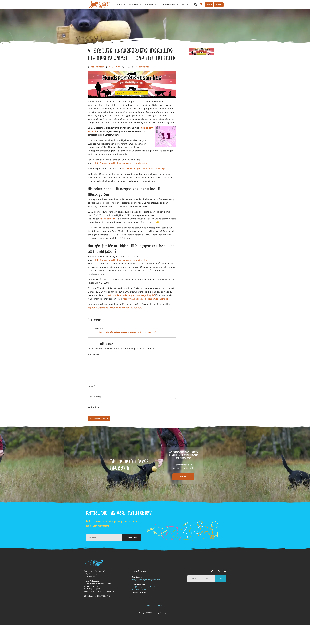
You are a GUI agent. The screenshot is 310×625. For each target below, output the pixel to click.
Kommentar (94, 354)
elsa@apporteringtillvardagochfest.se (146, 580)
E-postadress (95, 397)
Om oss (160, 605)
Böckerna (119, 5)
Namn (91, 386)
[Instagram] (218, 571)
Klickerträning (134, 5)
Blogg (183, 5)
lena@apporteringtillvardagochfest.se (146, 587)
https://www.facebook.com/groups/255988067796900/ (115, 307)
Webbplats (93, 407)
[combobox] (201, 578)
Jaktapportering (150, 5)
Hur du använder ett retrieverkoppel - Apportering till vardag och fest (125, 332)
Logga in (209, 4)
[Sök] (196, 5)
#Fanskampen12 (108, 218)
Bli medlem (219, 4)
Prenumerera (132, 538)
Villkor (149, 605)
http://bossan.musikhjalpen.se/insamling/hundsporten (121, 163)
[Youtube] (225, 571)
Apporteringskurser (169, 5)
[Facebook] (212, 571)
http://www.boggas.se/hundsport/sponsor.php (144, 168)
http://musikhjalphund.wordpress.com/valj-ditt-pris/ (129, 295)
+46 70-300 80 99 (139, 589)
